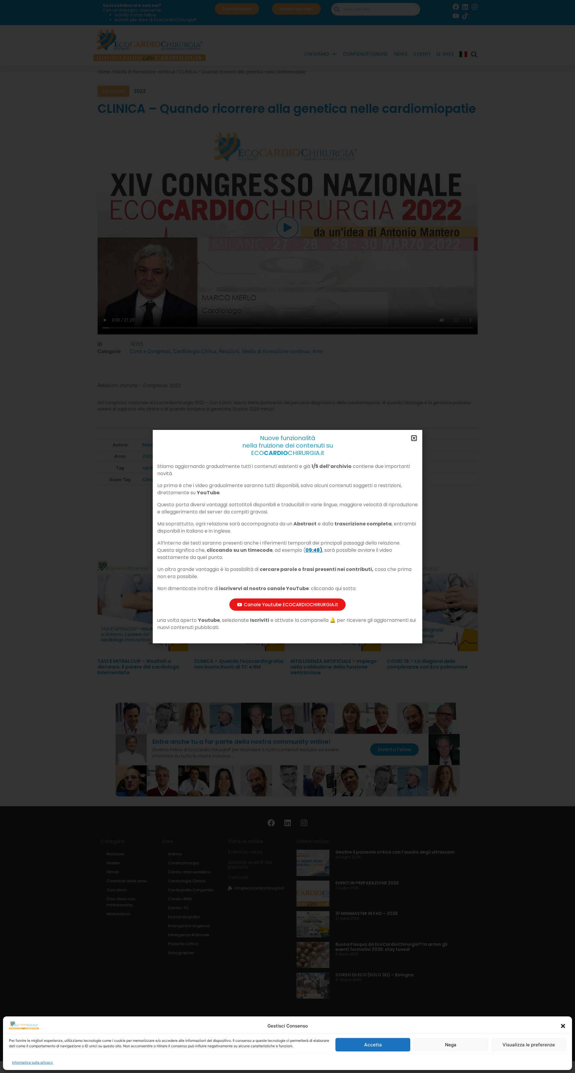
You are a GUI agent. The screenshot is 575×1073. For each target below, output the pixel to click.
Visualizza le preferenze (529, 1045)
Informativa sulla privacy (32, 1062)
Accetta (373, 1045)
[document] (287, 536)
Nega (450, 1045)
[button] (563, 1026)
